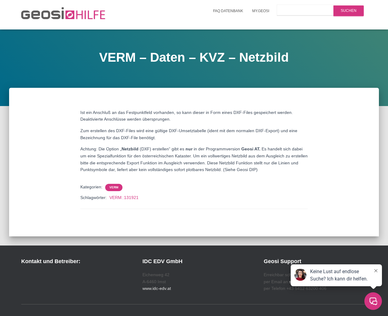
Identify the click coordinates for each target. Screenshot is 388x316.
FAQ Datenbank (228, 11)
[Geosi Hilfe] (63, 14)
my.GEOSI (260, 11)
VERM (113, 187)
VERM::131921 (124, 197)
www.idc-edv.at (156, 288)
